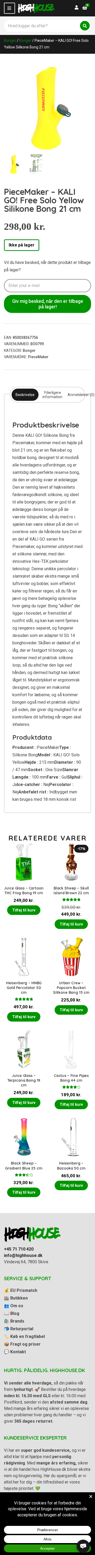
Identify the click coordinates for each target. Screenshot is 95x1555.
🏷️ (24, 1336)
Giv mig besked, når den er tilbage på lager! (47, 303)
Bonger (10, 40)
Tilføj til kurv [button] (23, 910)
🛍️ (14, 1321)
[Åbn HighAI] (83, 1546)
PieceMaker (38, 357)
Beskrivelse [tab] (25, 395)
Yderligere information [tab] (52, 394)
